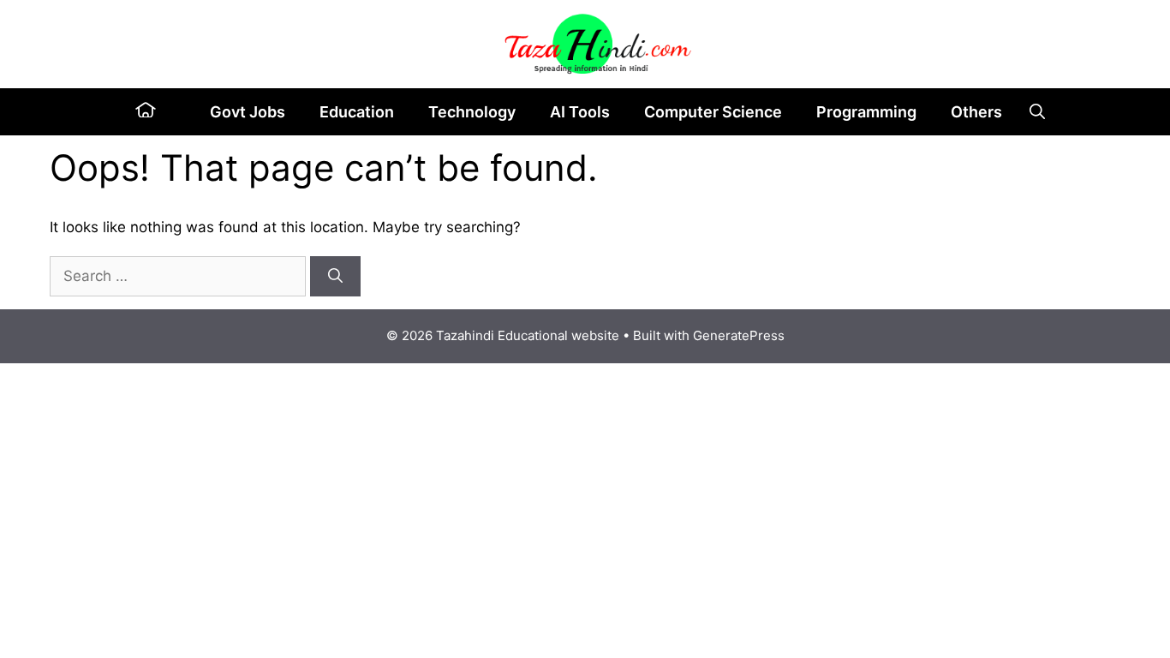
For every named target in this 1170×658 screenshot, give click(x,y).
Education (356, 112)
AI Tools (580, 112)
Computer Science (713, 112)
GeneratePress (739, 335)
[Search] (335, 276)
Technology (472, 112)
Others (976, 112)
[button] (1037, 111)
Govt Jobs (247, 112)
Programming (866, 112)
